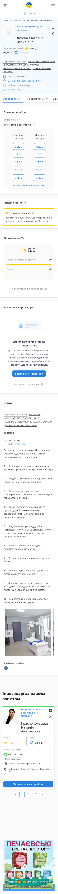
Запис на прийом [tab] (12, 98)
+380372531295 (16, 443)
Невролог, (27, 709)
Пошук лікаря (18, 20)
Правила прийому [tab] (37, 98)
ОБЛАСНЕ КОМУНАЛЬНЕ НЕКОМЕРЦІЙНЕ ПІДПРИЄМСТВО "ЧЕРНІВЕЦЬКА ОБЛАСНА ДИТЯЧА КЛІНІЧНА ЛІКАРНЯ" (29, 66)
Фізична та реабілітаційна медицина (33, 712)
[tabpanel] (29, 392)
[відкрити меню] (53, 5)
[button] (52, 33)
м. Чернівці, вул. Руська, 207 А (24, 80)
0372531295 (14, 89)
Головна (6, 20)
